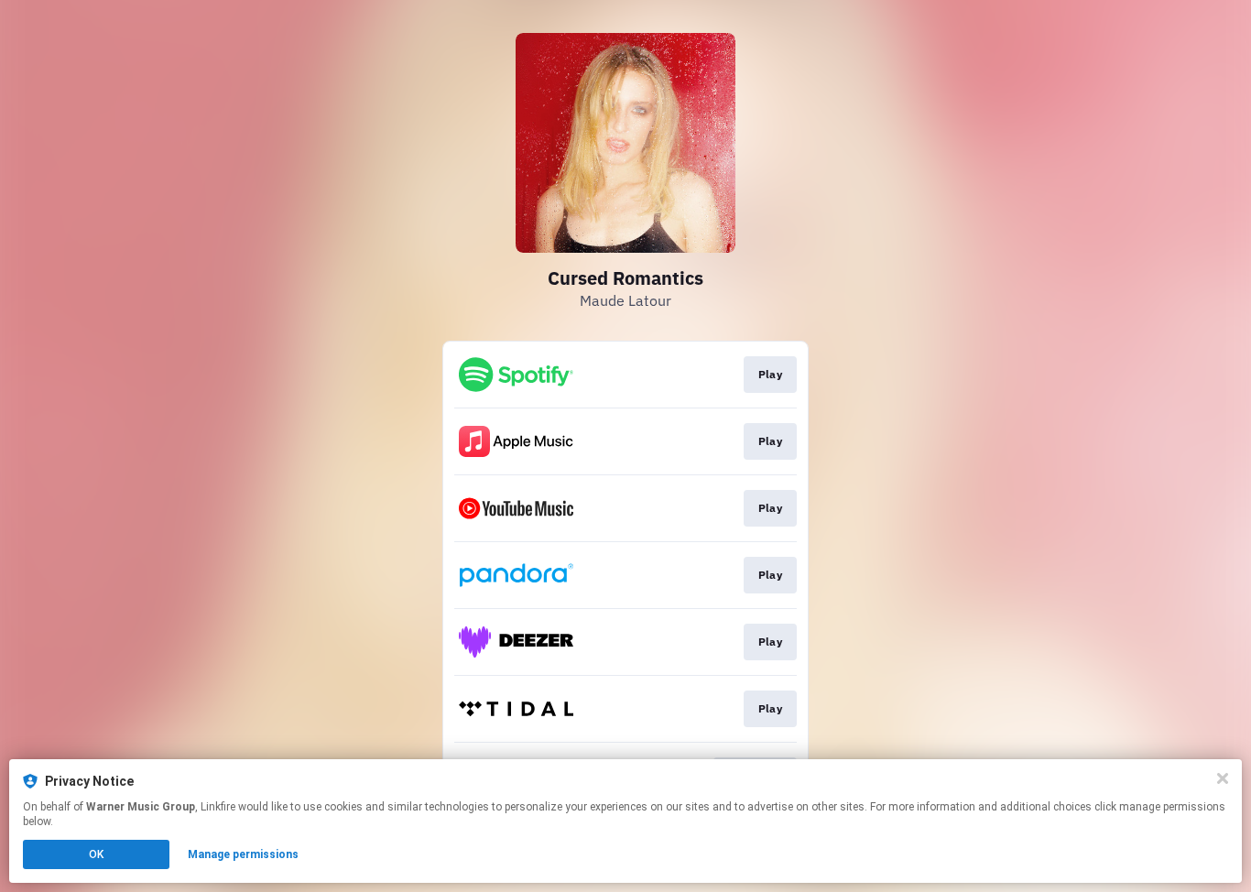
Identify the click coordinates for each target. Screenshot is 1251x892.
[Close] (1222, 778)
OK (96, 854)
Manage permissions (243, 854)
